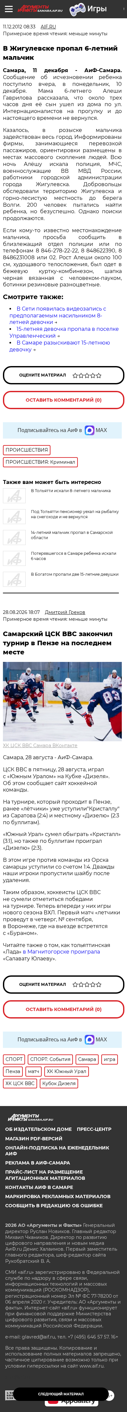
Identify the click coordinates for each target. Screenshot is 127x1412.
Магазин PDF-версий (34, 1139)
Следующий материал (61, 1394)
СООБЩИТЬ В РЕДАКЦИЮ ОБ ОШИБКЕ (54, 1206)
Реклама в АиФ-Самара (37, 1163)
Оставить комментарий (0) (64, 400)
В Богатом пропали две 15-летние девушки (75, 574)
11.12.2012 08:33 (19, 27)
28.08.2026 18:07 (21, 612)
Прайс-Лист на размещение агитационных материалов (45, 1175)
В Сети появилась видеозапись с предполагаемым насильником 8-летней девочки (57, 316)
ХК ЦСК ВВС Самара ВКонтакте (40, 745)
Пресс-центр (94, 1129)
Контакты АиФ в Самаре (39, 1187)
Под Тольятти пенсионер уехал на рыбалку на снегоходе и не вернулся (75, 514)
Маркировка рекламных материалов (57, 1196)
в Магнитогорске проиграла (61, 952)
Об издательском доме (38, 1129)
